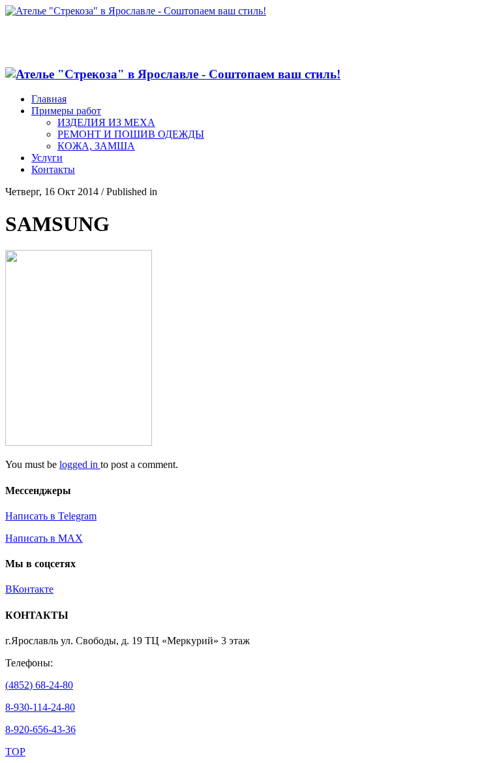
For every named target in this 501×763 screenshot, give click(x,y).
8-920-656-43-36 (40, 729)
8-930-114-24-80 (40, 707)
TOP (15, 751)
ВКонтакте (29, 589)
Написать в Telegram (51, 516)
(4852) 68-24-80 (39, 685)
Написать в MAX (44, 538)
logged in (79, 464)
